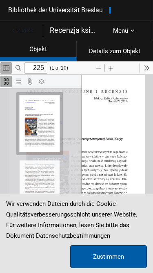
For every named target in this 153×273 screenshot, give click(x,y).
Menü (120, 30)
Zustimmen (108, 256)
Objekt (38, 49)
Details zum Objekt (114, 51)
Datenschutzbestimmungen (73, 235)
